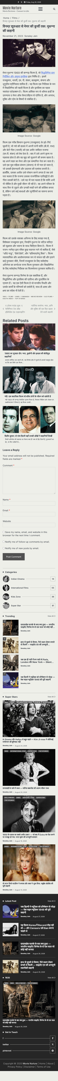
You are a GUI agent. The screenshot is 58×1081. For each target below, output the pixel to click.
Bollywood (9, 797)
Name (6, 499)
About (50, 1063)
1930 (6, 751)
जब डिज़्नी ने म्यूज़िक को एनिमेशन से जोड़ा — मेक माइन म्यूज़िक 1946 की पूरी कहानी (38, 678)
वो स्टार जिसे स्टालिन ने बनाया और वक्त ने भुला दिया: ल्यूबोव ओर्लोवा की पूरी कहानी (28, 884)
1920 (6, 983)
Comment (8, 465)
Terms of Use (43, 1066)
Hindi (17, 296)
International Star (24, 702)
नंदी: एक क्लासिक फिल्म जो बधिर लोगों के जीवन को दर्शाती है (28, 396)
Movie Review (36, 296)
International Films (32, 588)
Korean (37, 702)
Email (6, 510)
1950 (6, 702)
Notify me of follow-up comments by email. (27, 541)
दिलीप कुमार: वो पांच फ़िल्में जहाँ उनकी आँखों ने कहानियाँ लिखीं (28, 436)
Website (7, 521)
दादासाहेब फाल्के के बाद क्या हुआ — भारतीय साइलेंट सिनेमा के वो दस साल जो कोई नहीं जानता (37, 627)
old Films (48, 296)
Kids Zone (32, 597)
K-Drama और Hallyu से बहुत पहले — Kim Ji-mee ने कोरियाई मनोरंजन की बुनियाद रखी (28, 740)
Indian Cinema (32, 579)
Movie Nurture (12, 7)
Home (42, 1063)
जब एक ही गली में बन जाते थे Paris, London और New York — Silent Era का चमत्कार (36, 662)
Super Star (32, 605)
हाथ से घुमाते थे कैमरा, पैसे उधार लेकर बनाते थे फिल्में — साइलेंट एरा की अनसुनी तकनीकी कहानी (37, 644)
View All (51, 616)
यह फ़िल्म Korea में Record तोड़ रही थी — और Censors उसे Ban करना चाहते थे (37, 928)
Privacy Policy (15, 1066)
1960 (4, 296)
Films (10, 296)
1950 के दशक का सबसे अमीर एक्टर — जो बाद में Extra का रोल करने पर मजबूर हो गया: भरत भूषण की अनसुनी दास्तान (29, 835)
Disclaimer (29, 1066)
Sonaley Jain (30, 36)
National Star (28, 797)
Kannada (25, 296)
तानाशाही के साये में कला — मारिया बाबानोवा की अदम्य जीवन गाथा (26, 788)
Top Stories (20, 298)
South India (8, 298)
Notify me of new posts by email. (22, 548)
